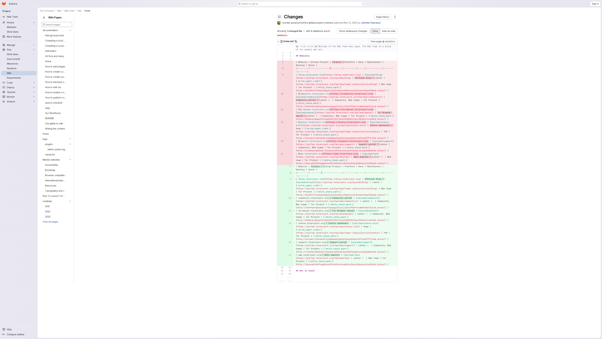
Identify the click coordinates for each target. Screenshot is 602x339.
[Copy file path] (296, 41)
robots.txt (50, 154)
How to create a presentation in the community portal (55, 76)
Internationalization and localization (55, 180)
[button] (382, 16)
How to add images (55, 66)
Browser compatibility (55, 175)
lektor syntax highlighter (57, 149)
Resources (50, 185)
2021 (47, 206)
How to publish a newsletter (55, 97)
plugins (49, 144)
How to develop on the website (55, 82)
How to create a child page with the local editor (55, 71)
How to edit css (53, 87)
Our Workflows (53, 113)
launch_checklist (53, 102)
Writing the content (55, 128)
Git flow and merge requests (55, 56)
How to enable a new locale (55, 92)
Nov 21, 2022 (350, 22)
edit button (50, 51)
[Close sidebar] (43, 17)
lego (47, 108)
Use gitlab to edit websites (55, 123)
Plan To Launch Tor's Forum (54, 196)
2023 (47, 216)
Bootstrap (50, 170)
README (49, 118)
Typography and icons (55, 190)
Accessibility (51, 165)
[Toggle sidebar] (279, 16)
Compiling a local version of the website (55, 40)
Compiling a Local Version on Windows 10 (55, 45)
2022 (47, 211)
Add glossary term (54, 35)
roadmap (47, 201)
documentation (50, 30)
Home (48, 61)
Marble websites (51, 159)
